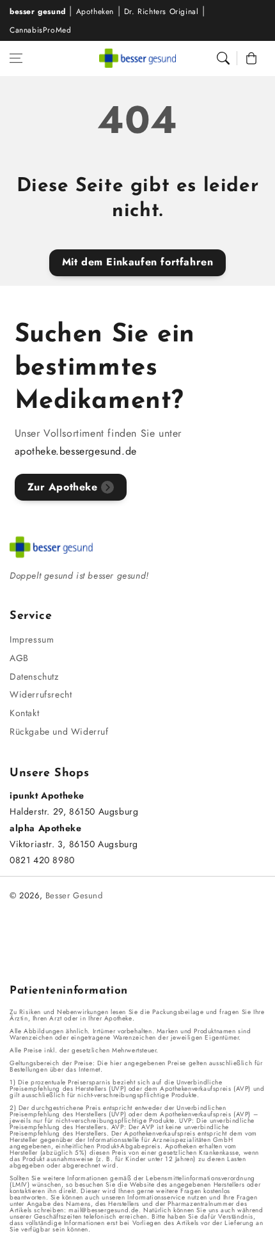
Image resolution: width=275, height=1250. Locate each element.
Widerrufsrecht (41, 694)
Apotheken (95, 11)
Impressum (32, 639)
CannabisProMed (40, 30)
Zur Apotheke (63, 487)
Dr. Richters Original (161, 11)
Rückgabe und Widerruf (59, 731)
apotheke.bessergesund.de (76, 451)
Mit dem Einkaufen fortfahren (138, 261)
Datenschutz (34, 676)
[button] (16, 58)
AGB (19, 658)
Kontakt (24, 713)
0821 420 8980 (42, 860)
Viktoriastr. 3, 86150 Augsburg (74, 844)
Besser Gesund (74, 895)
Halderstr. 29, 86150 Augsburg (74, 811)
